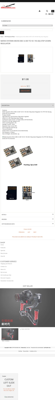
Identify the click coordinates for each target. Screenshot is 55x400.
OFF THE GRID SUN (16, 347)
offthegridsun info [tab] (8, 224)
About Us (3, 269)
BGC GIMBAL (6, 341)
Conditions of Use (33, 351)
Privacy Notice (26, 351)
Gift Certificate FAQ (6, 275)
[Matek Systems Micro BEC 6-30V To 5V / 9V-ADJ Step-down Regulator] (26, 58)
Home (2, 36)
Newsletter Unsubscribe (7, 280)
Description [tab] (5, 105)
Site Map (20, 351)
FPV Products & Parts (10, 36)
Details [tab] (4, 214)
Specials (3, 250)
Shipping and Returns (6, 263)
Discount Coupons (5, 278)
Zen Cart (28, 347)
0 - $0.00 (49, 14)
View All (3, 256)
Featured (3, 247)
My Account (4, 272)
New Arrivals (4, 253)
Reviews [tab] (4, 219)
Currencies (6, 21)
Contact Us (4, 266)
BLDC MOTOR (26, 329)
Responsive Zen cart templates (37, 347)
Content (4, 376)
